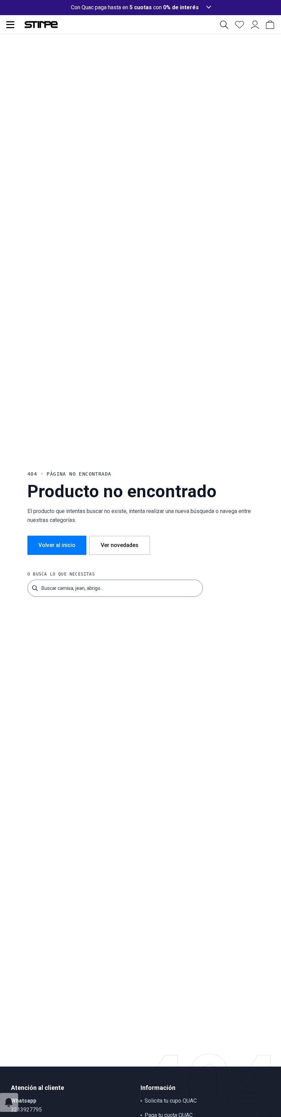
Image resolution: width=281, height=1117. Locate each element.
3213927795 (26, 1109)
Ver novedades (119, 545)
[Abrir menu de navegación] (10, 25)
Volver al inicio (56, 545)
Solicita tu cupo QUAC (171, 1100)
